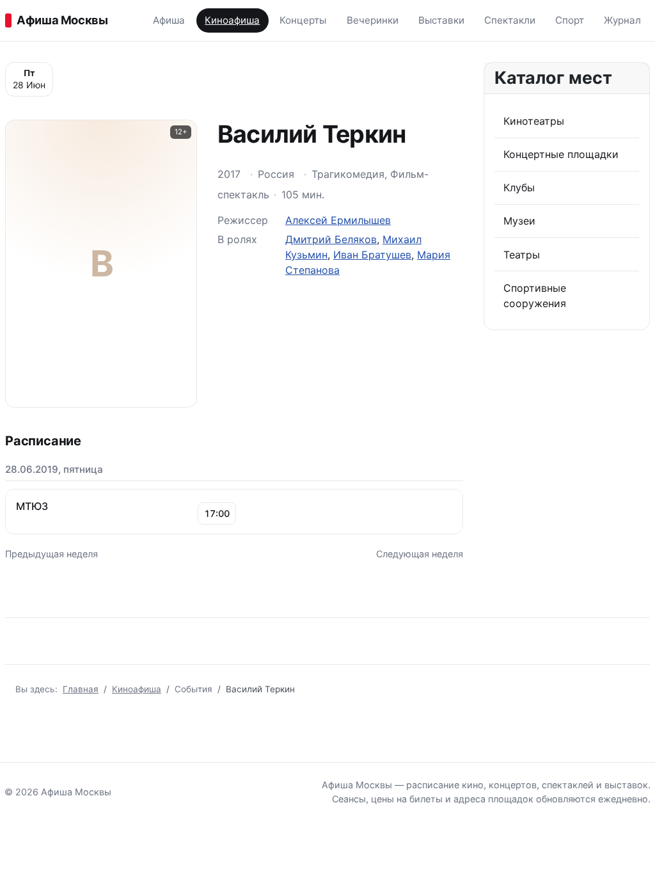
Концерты (303, 20)
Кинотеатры (533, 121)
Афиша (169, 20)
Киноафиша (232, 20)
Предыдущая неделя (51, 553)
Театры (521, 254)
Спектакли (509, 20)
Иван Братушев (372, 254)
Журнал (622, 20)
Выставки (441, 20)
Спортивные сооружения (534, 296)
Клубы (519, 187)
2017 (229, 174)
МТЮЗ (32, 506)
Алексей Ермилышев (338, 220)
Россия (276, 174)
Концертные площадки (561, 154)
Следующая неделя (419, 553)
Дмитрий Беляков (331, 239)
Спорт (569, 20)
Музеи (519, 220)
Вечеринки (373, 20)
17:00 (217, 513)
